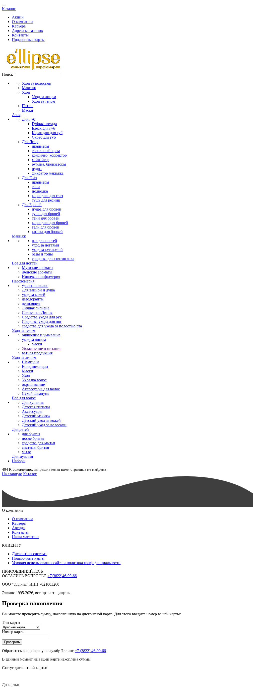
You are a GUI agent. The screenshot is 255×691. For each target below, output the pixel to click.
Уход (26, 92)
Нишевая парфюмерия (41, 276)
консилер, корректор (49, 155)
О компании (22, 21)
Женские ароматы (37, 272)
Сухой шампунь (35, 393)
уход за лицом (34, 339)
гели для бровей (45, 227)
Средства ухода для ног (42, 321)
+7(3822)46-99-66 (62, 576)
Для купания (33, 402)
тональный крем (46, 151)
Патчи (27, 106)
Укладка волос (34, 380)
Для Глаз (29, 178)
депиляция (31, 303)
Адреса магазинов (27, 30)
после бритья (33, 438)
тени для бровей (46, 218)
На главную (12, 474)
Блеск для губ (43, 128)
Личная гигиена (35, 308)
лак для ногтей (44, 240)
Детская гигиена (36, 407)
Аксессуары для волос (41, 389)
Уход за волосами (36, 83)
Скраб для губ (44, 137)
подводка (40, 191)
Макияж (29, 88)
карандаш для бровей (50, 223)
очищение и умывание (41, 335)
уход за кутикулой (47, 249)
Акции (18, 17)
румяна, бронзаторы (49, 164)
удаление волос (35, 285)
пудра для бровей (46, 209)
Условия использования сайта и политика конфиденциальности (66, 563)
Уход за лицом (44, 97)
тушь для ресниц (46, 200)
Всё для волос (24, 398)
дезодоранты (33, 299)
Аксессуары (32, 411)
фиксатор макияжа (48, 173)
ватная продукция (37, 353)
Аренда (18, 528)
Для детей (20, 429)
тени (36, 187)
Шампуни (30, 362)
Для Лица (30, 142)
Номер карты (13, 632)
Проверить (12, 642)
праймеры (40, 146)
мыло (26, 452)
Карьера (19, 26)
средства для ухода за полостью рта (52, 326)
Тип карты (11, 622)
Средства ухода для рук (42, 317)
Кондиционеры (35, 366)
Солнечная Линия (37, 312)
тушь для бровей (46, 214)
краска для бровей (47, 232)
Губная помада (44, 124)
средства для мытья (38, 443)
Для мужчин (22, 456)
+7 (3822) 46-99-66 (90, 651)
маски (37, 344)
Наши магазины (25, 537)
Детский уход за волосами (44, 425)
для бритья (31, 434)
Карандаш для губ (47, 133)
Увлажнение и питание (41, 348)
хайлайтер (40, 160)
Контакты (20, 35)
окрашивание (33, 384)
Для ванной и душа (38, 290)
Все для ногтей (25, 263)
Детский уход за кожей (41, 420)
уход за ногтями (45, 245)
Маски (27, 110)
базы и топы (42, 254)
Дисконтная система (29, 554)
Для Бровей (32, 205)
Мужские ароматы (37, 267)
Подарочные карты (28, 39)
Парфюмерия (23, 281)
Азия (16, 115)
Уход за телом (43, 101)
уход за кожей (33, 294)
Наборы (18, 461)
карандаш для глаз (47, 196)
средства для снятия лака (53, 258)
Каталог (9, 8)
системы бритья (35, 447)
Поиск (7, 74)
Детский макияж (36, 416)
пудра (37, 169)
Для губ (28, 119)
